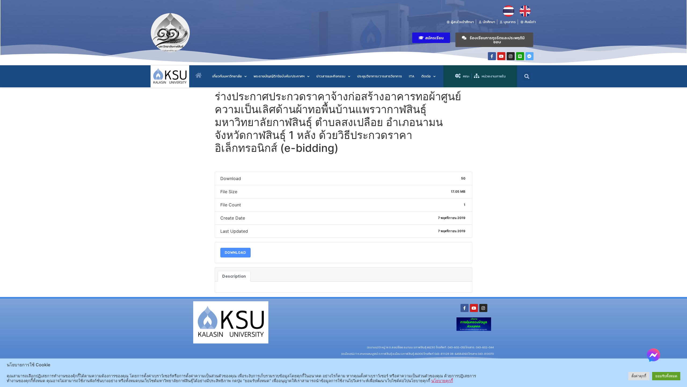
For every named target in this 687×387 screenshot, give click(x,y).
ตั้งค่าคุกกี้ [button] (638, 376)
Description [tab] (234, 276)
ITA (411, 76)
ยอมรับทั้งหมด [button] (666, 376)
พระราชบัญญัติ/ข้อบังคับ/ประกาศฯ (279, 76)
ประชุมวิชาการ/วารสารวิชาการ (379, 76)
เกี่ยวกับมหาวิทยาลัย (227, 76)
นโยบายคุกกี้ (442, 380)
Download (235, 252)
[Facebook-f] (492, 56)
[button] (431, 38)
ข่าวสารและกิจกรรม (330, 76)
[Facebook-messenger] (529, 56)
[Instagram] (511, 56)
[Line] (520, 56)
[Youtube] (501, 56)
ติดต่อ (426, 76)
